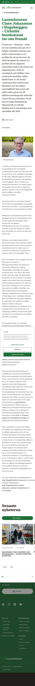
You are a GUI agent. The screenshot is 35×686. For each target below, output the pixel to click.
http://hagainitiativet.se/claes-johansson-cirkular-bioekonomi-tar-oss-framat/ (16, 488)
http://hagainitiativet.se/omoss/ (14, 480)
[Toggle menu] (3, 8)
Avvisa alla (17, 349)
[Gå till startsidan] (14, 7)
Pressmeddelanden (11, 12)
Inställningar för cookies (17, 344)
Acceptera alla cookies (17, 354)
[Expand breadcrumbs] (32, 2)
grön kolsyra (20, 402)
